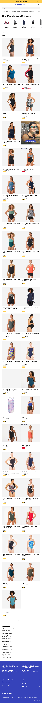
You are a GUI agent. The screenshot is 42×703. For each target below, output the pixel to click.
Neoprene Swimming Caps (7, 658)
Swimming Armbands (6, 657)
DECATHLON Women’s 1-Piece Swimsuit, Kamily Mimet (11, 362)
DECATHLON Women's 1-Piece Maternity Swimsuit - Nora (30, 334)
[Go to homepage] (20, 4)
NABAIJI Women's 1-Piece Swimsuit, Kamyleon (10, 113)
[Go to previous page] (17, 621)
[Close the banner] (39, 1)
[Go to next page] (25, 621)
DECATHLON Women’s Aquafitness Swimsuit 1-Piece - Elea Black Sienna (11, 472)
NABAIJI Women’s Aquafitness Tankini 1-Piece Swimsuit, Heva (30, 280)
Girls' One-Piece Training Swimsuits (9, 628)
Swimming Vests (5, 639)
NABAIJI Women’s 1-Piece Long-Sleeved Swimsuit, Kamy (30, 85)
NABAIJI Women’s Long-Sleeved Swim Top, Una (30, 308)
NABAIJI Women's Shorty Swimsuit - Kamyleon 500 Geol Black (11, 390)
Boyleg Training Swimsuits (24, 27)
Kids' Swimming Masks (6, 647)
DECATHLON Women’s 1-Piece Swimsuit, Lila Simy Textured (30, 444)
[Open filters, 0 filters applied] (3, 32)
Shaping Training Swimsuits (33, 27)
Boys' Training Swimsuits (7, 633)
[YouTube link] (5, 685)
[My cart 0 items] (38, 4)
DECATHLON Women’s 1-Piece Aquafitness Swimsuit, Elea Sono (10, 308)
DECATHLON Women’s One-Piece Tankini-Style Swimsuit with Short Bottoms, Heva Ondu (29, 113)
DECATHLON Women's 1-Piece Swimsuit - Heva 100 (11, 85)
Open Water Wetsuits (6, 654)
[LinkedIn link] (10, 685)
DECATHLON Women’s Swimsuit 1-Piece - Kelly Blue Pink (30, 472)
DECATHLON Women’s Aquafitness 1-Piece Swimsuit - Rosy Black (30, 168)
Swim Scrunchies (5, 643)
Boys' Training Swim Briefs (7, 635)
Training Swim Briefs (6, 631)
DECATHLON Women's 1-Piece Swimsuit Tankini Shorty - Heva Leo (30, 224)
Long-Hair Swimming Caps (7, 644)
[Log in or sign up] (36, 4)
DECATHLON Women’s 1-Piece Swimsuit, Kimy (30, 252)
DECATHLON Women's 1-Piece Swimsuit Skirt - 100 (11, 142)
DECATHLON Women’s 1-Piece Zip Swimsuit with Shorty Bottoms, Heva (11, 168)
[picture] (11, 47)
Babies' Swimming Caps (7, 652)
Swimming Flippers (6, 655)
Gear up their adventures (30, 141)
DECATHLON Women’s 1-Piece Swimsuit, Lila (11, 334)
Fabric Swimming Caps (6, 641)
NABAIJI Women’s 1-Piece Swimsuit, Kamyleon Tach (10, 196)
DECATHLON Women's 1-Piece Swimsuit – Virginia (11, 444)
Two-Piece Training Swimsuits (6, 27)
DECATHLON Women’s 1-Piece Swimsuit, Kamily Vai (30, 555)
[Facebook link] (3, 685)
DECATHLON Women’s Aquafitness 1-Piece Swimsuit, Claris (30, 499)
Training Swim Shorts (6, 630)
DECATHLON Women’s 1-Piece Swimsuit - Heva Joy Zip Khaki (11, 527)
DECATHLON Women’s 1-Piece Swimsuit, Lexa (11, 555)
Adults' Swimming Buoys (7, 649)
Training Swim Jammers (6, 638)
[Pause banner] (37, 1)
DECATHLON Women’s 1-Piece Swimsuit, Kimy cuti (30, 583)
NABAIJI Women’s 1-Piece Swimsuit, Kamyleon (29, 362)
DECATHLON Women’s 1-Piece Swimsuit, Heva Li (11, 224)
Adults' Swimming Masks (7, 646)
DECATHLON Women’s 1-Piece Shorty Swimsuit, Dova (30, 58)
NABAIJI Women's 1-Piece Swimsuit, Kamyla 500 (30, 196)
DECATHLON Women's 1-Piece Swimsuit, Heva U (11, 58)
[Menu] (3, 4)
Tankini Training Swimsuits (15, 27)
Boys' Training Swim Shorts (7, 636)
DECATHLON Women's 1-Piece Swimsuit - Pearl (11, 280)
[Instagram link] (8, 685)
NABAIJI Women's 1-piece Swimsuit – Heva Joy (30, 390)
